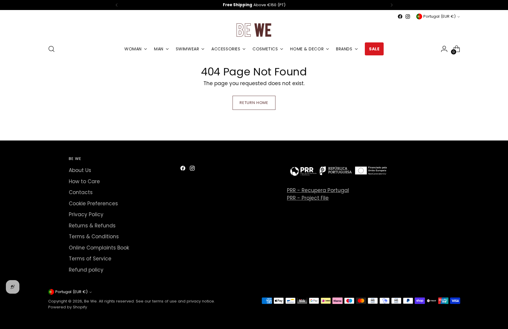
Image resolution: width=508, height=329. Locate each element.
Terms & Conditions (94, 236)
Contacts (81, 192)
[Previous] (116, 5)
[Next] (391, 5)
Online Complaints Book (99, 247)
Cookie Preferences (93, 203)
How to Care (84, 181)
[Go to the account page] (444, 49)
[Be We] (254, 30)
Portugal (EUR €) (439, 16)
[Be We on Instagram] (407, 16)
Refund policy (86, 269)
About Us (80, 170)
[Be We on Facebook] (400, 16)
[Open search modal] (51, 49)
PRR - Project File (308, 197)
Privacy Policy (86, 214)
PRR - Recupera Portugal (318, 190)
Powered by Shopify (67, 307)
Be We (90, 301)
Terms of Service (90, 258)
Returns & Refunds (92, 225)
